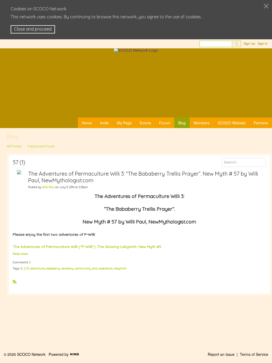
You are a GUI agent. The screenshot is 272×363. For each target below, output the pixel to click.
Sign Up (249, 43)
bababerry (53, 268)
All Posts (14, 146)
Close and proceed (33, 29)
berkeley (67, 268)
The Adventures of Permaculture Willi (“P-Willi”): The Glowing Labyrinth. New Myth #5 (87, 246)
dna (94, 268)
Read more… (21, 253)
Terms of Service (254, 354)
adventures (37, 268)
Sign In (262, 43)
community (83, 268)
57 (27, 268)
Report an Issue (221, 354)
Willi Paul (48, 187)
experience (106, 268)
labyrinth (120, 268)
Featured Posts (41, 146)
